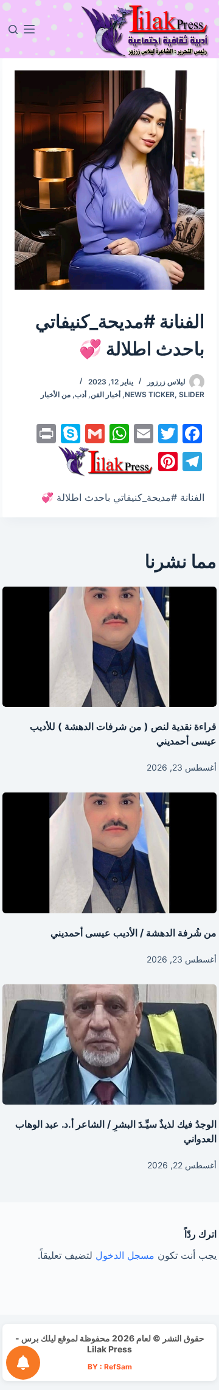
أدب (80, 394)
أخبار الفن (105, 394)
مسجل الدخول (125, 1255)
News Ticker (150, 394)
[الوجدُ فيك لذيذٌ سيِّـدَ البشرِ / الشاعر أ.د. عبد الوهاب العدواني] (109, 1044)
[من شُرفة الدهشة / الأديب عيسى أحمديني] (109, 852)
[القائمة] (29, 29)
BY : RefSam (110, 1366)
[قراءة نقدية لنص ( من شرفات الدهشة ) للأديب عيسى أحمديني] (109, 647)
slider (191, 394)
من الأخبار (56, 394)
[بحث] (13, 29)
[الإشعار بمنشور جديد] (23, 1363)
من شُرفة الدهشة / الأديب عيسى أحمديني (133, 933)
